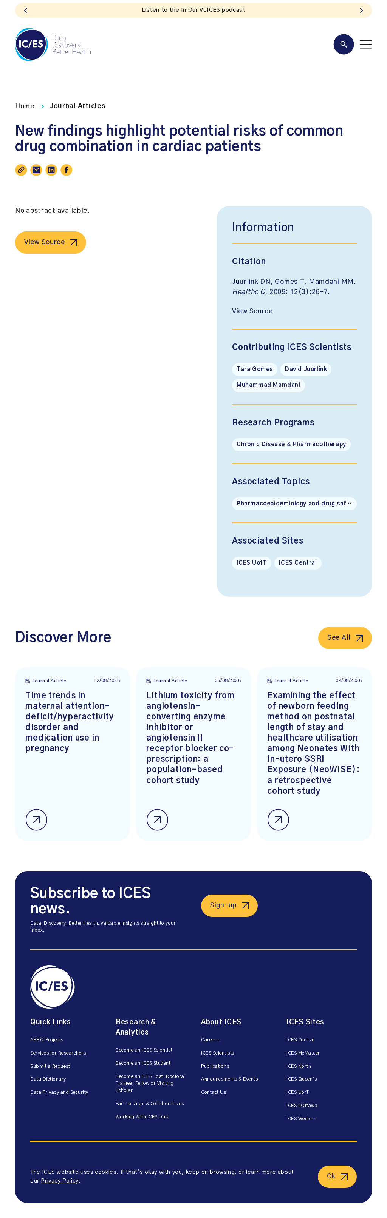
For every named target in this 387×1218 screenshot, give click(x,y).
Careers (210, 1040)
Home (24, 106)
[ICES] (53, 44)
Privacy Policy (59, 1181)
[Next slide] (361, 10)
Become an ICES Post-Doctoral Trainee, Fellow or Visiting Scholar (151, 1083)
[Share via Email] (36, 170)
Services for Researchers (58, 1053)
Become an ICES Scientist (144, 1050)
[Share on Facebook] (66, 170)
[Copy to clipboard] (21, 170)
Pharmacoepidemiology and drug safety (296, 504)
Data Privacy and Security (59, 1092)
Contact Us (213, 1092)
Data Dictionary (48, 1079)
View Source (44, 242)
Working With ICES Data (143, 1117)
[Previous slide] (25, 10)
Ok (331, 1176)
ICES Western (301, 1118)
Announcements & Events (229, 1079)
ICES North (298, 1066)
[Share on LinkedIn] (51, 170)
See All (339, 637)
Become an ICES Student (143, 1063)
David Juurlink (306, 369)
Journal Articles (78, 106)
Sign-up (223, 905)
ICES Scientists (217, 1053)
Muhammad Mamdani (268, 385)
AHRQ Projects (46, 1040)
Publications (215, 1066)
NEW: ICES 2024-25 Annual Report (193, 10)
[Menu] (352, 44)
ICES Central (298, 563)
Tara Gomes (255, 369)
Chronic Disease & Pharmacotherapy (291, 444)
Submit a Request (50, 1066)
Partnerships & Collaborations (150, 1103)
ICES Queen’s (301, 1079)
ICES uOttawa (301, 1105)
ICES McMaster (303, 1053)
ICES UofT (252, 563)
